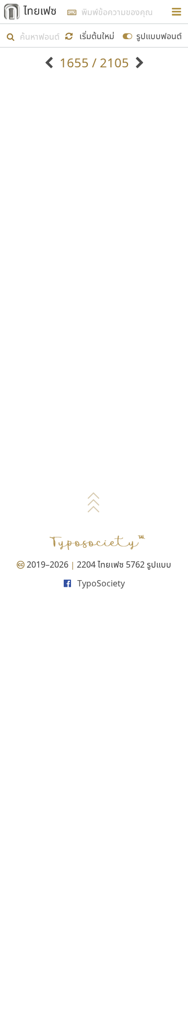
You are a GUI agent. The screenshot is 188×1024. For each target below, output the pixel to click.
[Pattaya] (138, 62)
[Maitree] (50, 62)
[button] (91, 35)
